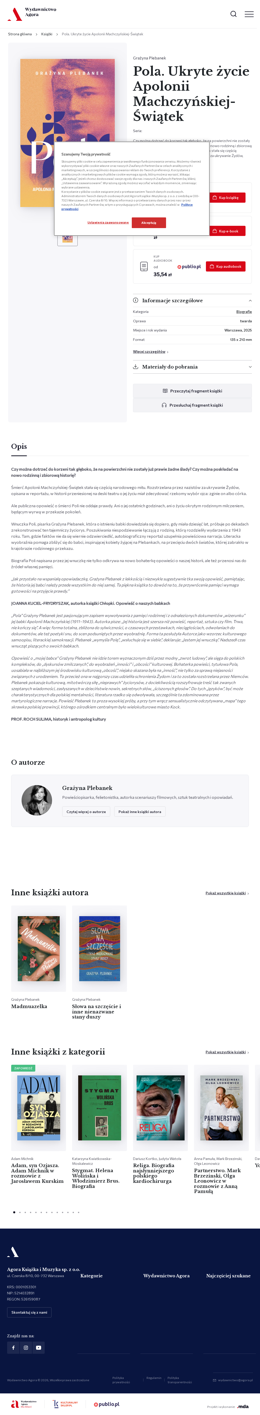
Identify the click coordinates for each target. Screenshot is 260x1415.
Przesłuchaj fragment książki (196, 405)
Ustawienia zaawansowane (108, 222)
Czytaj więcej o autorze (86, 811)
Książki (46, 34)
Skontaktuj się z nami (29, 1312)
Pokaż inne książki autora (140, 811)
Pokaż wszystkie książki (226, 893)
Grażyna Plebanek (149, 57)
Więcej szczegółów (149, 351)
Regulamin (154, 1377)
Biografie (244, 311)
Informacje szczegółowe (172, 301)
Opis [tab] (19, 447)
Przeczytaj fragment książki (196, 390)
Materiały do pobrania (170, 367)
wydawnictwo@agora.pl (235, 1380)
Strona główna (20, 34)
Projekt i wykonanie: (221, 1406)
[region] (132, 188)
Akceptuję (148, 222)
